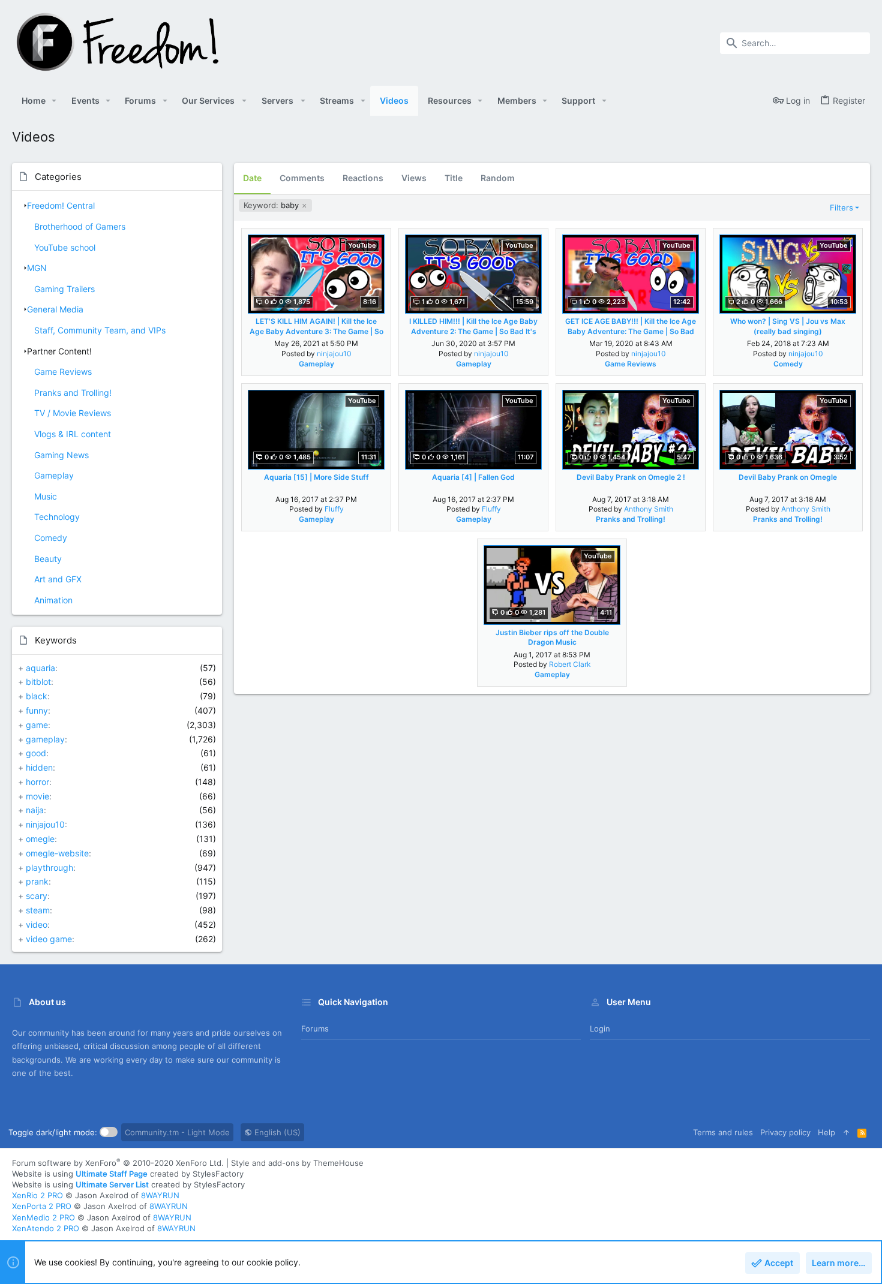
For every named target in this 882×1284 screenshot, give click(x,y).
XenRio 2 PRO (37, 1195)
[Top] (846, 1132)
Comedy (50, 538)
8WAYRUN (160, 1195)
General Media (55, 309)
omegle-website (57, 853)
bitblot (38, 681)
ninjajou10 (45, 824)
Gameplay (54, 475)
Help (826, 1132)
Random (498, 178)
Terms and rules (723, 1132)
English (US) (276, 1132)
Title (454, 178)
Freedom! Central (61, 205)
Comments (302, 178)
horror (37, 782)
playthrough (49, 867)
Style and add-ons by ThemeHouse (297, 1163)
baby (272, 205)
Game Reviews (63, 371)
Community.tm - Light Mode (177, 1132)
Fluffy (334, 508)
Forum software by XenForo (118, 1163)
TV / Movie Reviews (72, 413)
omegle (40, 839)
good (36, 753)
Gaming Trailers (64, 289)
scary (36, 896)
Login (600, 1028)
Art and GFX (58, 579)
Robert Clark (570, 664)
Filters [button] (841, 207)
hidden (39, 767)
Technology (57, 517)
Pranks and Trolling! (73, 392)
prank (37, 881)
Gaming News (61, 455)
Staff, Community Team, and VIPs (100, 330)
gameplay (45, 739)
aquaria (40, 668)
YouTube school (64, 247)
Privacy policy (785, 1132)
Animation (53, 600)
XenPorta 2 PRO (41, 1206)
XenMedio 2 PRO (43, 1217)
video (36, 924)
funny (37, 710)
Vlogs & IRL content (72, 434)
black (36, 696)
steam (38, 910)
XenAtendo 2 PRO (45, 1228)
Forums (315, 1028)
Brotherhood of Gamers (79, 226)
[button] (54, 101)
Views (414, 178)
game (37, 725)
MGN (37, 268)
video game (49, 939)
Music (45, 496)
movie (37, 796)
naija (35, 810)
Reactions (363, 178)
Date (252, 178)
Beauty (48, 559)
